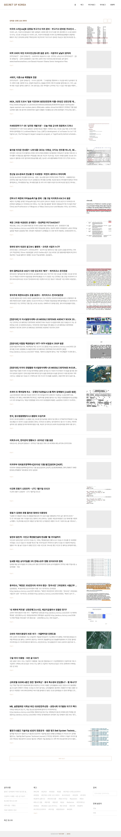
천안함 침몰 (52, 799)
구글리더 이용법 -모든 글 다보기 (14, 796)
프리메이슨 (81, 802)
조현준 (52, 792)
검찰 (59, 792)
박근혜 (37, 792)
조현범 (37, 795)
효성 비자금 (63, 799)
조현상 (37, 806)
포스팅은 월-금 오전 (10, 801)
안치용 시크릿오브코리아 (72, 792)
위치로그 (103, 5)
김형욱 (80, 806)
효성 (82, 799)
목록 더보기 (62, 758)
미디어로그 (91, 5)
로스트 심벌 (38, 802)
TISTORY (61, 834)
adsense (71, 802)
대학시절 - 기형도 (10, 805)
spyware (74, 799)
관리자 (68, 834)
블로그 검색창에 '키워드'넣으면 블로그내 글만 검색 (16, 792)
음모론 (56, 802)
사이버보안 (66, 795)
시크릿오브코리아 (40, 809)
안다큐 (73, 806)
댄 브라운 (64, 806)
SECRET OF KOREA (15, 4)
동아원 (48, 802)
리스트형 (109, 21)
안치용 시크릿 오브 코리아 (50, 795)
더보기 (35, 813)
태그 (82, 5)
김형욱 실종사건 (40, 799)
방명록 (112, 5)
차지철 (52, 809)
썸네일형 (105, 21)
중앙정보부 (60, 809)
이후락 (83, 795)
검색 (114, 793)
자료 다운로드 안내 (10, 810)
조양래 (76, 795)
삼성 (62, 802)
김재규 (44, 792)
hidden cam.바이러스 (49, 806)
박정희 (70, 809)
